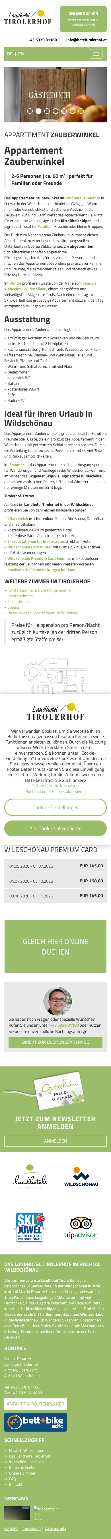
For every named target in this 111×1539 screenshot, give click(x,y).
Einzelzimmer (18, 601)
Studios (13, 607)
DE (10, 54)
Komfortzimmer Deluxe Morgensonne (39, 590)
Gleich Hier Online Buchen (56, 946)
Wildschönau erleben (26, 1462)
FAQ (12, 1479)
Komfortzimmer (20, 596)
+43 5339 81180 (42, 40)
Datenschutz (55, 1528)
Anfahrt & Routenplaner (35, 1403)
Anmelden (55, 1140)
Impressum (31, 1528)
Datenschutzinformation (55, 785)
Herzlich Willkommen (26, 1450)
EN (21, 54)
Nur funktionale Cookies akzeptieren (55, 791)
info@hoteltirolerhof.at (86, 40)
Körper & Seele (21, 1467)
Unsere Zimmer (22, 1473)
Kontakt (15, 1484)
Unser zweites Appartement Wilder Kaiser (42, 613)
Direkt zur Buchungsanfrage (55, 1042)
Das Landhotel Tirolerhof (29, 1456)
